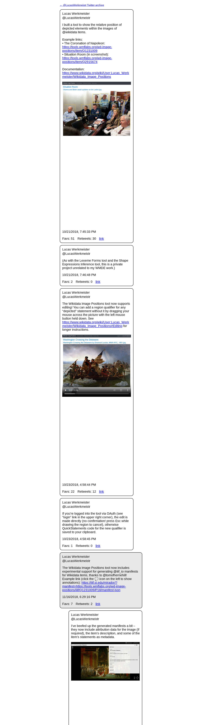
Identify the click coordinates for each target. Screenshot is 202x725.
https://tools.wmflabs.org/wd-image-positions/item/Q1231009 (87, 48)
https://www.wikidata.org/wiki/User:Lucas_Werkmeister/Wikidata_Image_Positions (95, 74)
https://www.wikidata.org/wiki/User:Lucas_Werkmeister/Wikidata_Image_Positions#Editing (95, 324)
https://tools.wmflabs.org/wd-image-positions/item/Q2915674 (87, 60)
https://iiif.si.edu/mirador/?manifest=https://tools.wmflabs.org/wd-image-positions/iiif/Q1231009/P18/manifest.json (94, 586)
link (101, 238)
